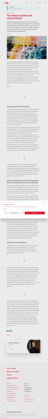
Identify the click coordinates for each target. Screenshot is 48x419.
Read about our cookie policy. (30, 206)
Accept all (35, 213)
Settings (5, 209)
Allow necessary (14, 213)
